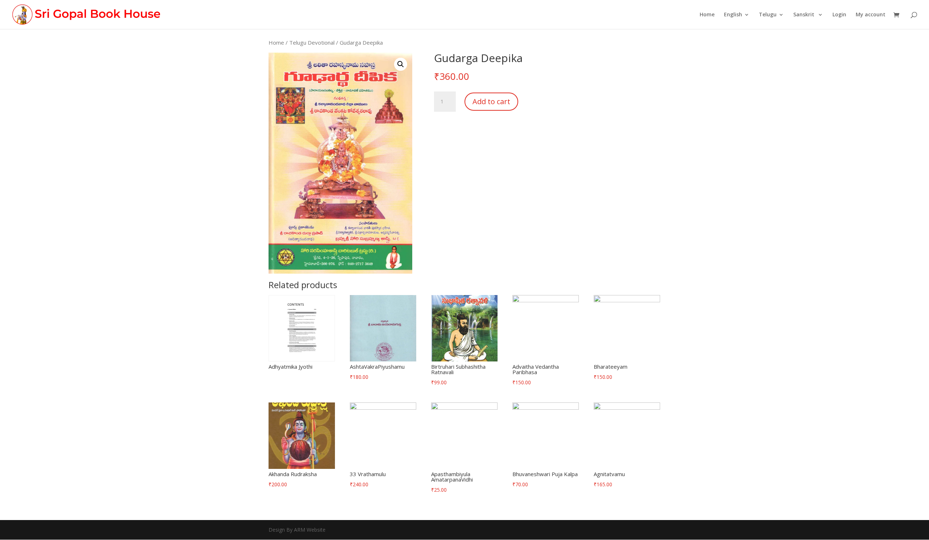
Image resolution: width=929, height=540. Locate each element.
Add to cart (491, 101)
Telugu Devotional (312, 42)
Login (839, 15)
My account (870, 15)
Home (707, 15)
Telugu (768, 15)
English (733, 15)
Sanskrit (804, 15)
